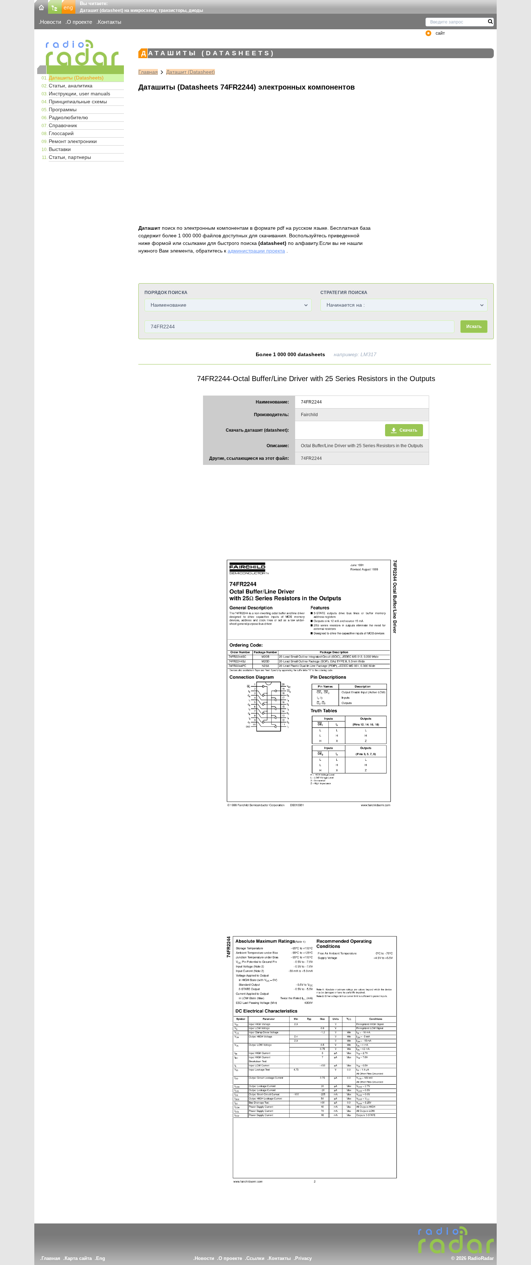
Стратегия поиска (344, 292)
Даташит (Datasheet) (190, 72)
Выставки (60, 149)
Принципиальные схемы (78, 101)
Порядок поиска (165, 292)
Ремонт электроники (73, 141)
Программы (63, 109)
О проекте (79, 22)
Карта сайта (78, 1258)
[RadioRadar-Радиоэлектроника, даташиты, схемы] (41, 6)
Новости (50, 22)
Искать (474, 326)
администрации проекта (256, 251)
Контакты (109, 22)
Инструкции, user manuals (79, 93)
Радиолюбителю (68, 117)
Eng (100, 1258)
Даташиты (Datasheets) (76, 78)
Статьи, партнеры (70, 157)
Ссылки (255, 1258)
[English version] (68, 6)
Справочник (63, 125)
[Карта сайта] (55, 6)
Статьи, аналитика (70, 85)
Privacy (303, 1258)
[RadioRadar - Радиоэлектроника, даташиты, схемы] (80, 52)
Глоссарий (61, 133)
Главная (148, 72)
